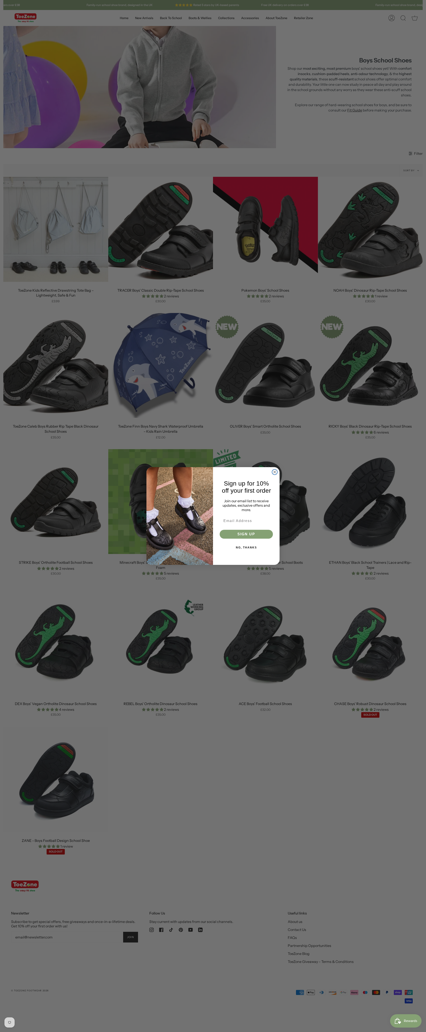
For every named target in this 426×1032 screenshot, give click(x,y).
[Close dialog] (274, 472)
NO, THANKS (246, 547)
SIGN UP (246, 534)
